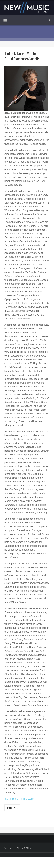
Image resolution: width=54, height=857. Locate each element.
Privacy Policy (25, 847)
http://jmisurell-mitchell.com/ (19, 798)
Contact (9, 847)
